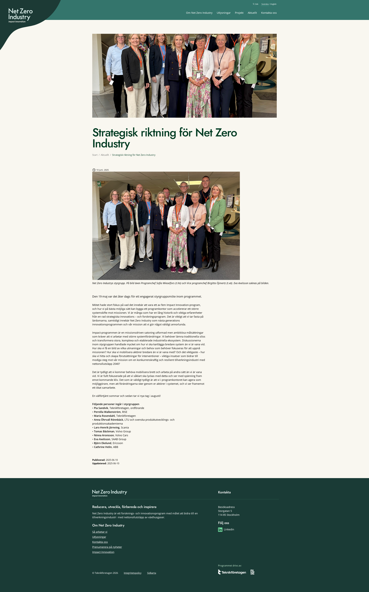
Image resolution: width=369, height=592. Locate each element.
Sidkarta (151, 573)
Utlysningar (224, 12)
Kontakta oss (269, 12)
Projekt (239, 12)
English (273, 4)
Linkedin (229, 529)
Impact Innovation (103, 552)
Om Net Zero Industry (199, 12)
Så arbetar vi (99, 532)
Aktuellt (252, 12)
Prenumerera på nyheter (107, 547)
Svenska (265, 4)
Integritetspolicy (132, 573)
